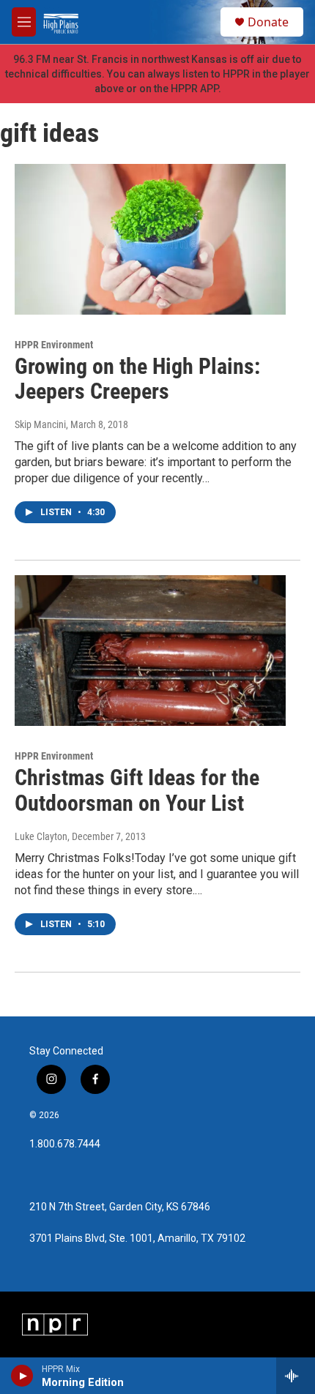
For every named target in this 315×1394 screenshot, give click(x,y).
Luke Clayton (41, 836)
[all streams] (295, 1375)
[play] (22, 1375)
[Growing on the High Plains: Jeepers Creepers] (150, 239)
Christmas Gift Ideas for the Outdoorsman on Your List (137, 790)
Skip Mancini (40, 424)
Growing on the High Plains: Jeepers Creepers (137, 379)
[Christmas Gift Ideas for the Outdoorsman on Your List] (150, 650)
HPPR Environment (54, 345)
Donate (268, 22)
